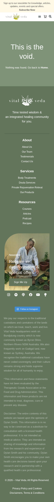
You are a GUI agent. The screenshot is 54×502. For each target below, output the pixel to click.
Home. (44, 67)
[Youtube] (38, 294)
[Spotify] (16, 294)
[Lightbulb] (45, 294)
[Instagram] (8, 294)
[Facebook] (30, 294)
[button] (40, 16)
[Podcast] (23, 294)
